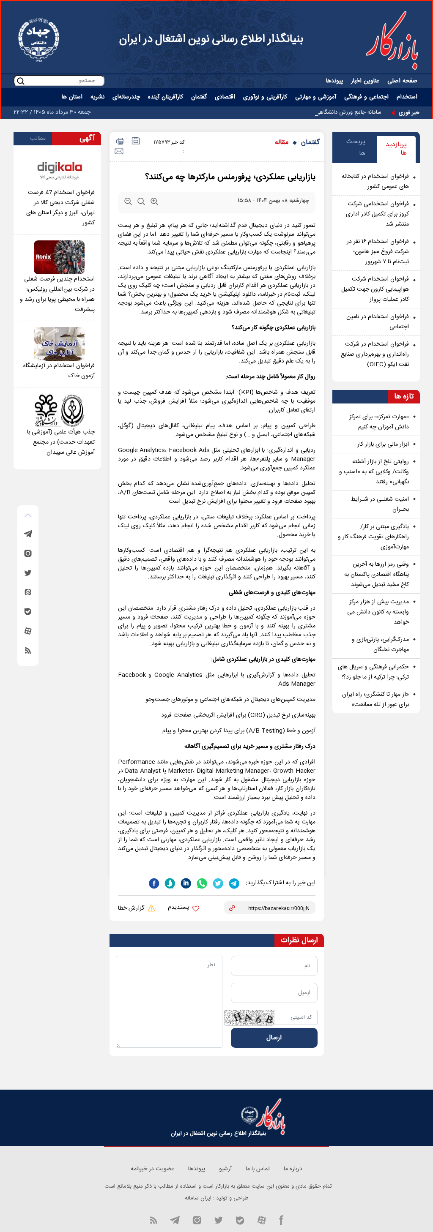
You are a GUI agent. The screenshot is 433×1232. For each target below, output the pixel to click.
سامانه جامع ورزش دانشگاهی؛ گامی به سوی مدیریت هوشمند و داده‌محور (299, 112)
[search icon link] (21, 81)
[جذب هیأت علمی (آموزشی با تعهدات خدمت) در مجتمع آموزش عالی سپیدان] (59, 410)
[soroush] (169, 882)
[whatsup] (201, 882)
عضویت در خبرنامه (152, 1169)
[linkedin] (185, 882)
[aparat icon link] (261, 1219)
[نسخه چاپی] (119, 142)
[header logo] (392, 40)
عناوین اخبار (365, 81)
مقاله (281, 142)
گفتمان (310, 142)
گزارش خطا (132, 908)
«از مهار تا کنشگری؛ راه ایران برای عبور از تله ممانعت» (375, 700)
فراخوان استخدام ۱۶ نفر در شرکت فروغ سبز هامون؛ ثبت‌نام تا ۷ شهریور (378, 252)
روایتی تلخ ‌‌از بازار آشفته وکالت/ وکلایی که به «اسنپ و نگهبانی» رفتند (374, 472)
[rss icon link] (153, 1219)
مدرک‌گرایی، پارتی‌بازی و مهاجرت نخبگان (380, 645)
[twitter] (217, 882)
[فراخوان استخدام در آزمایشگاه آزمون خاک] (59, 344)
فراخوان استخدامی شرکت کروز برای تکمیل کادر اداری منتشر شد (377, 214)
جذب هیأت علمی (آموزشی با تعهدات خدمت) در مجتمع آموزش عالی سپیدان (61, 442)
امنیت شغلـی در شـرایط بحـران (380, 504)
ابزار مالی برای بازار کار (383, 444)
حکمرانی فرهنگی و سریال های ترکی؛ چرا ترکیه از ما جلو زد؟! (373, 672)
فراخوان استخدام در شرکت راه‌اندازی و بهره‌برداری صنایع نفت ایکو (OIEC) (375, 354)
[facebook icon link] (281, 1219)
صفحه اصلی (402, 81)
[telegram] (233, 882)
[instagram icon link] (196, 1219)
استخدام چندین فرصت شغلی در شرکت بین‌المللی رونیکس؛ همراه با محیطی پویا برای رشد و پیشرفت (57, 294)
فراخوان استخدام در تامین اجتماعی (377, 322)
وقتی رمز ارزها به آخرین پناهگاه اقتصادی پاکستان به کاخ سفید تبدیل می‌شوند (376, 574)
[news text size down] (128, 203)
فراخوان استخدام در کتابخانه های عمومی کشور (375, 182)
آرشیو (225, 1169)
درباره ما (293, 1169)
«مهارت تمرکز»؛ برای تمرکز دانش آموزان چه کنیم (379, 422)
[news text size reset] (141, 203)
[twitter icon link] (218, 1219)
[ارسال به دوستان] (118, 151)
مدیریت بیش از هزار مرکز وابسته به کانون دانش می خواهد (378, 612)
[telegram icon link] (175, 1219)
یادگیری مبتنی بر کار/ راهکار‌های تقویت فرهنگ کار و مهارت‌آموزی (373, 537)
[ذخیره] (135, 142)
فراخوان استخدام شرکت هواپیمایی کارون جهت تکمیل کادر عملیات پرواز (375, 289)
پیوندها (334, 81)
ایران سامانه (198, 1198)
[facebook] (153, 882)
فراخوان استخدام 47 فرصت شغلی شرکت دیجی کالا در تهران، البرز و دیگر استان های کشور (60, 208)
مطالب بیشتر (38, 139)
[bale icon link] (240, 1219)
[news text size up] (154, 203)
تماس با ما (258, 1169)
